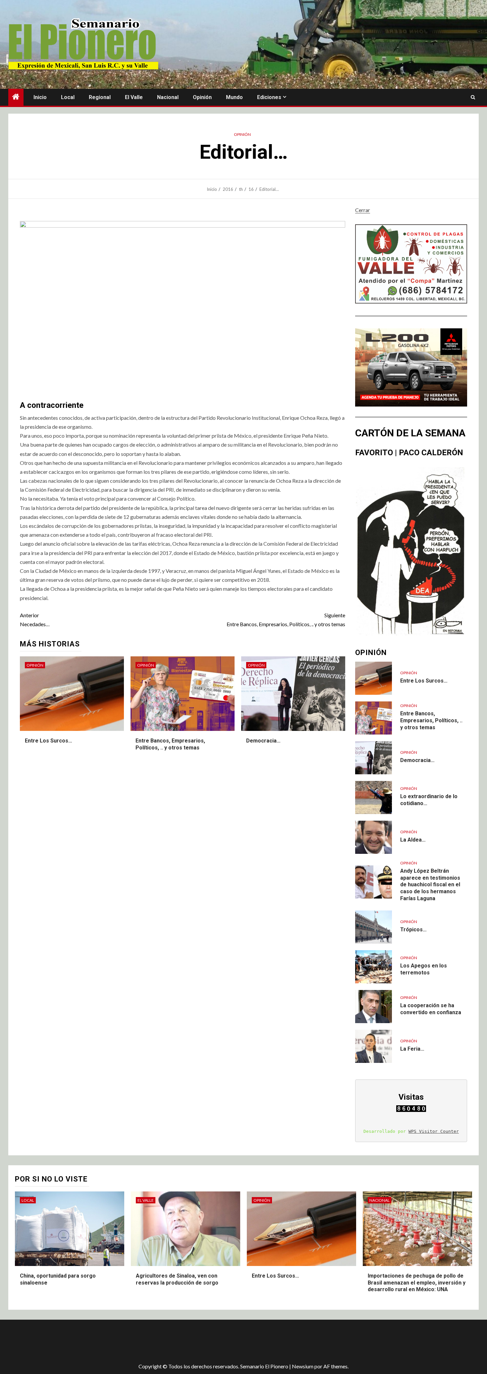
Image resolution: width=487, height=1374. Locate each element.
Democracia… (263, 741)
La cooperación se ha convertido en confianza (430, 1009)
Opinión (202, 97)
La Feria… (412, 1049)
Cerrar (362, 210)
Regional (100, 97)
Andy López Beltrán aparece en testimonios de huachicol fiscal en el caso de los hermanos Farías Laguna (430, 885)
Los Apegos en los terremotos (423, 969)
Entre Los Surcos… (48, 741)
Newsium (302, 1366)
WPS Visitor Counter (433, 1131)
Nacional (168, 97)
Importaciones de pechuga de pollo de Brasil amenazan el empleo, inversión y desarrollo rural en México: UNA (416, 1283)
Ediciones (269, 97)
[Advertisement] (126, 1341)
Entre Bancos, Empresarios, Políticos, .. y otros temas (286, 619)
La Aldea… (413, 840)
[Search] (473, 97)
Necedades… (35, 619)
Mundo (234, 97)
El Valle (134, 97)
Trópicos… (413, 929)
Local (68, 97)
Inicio (40, 97)
